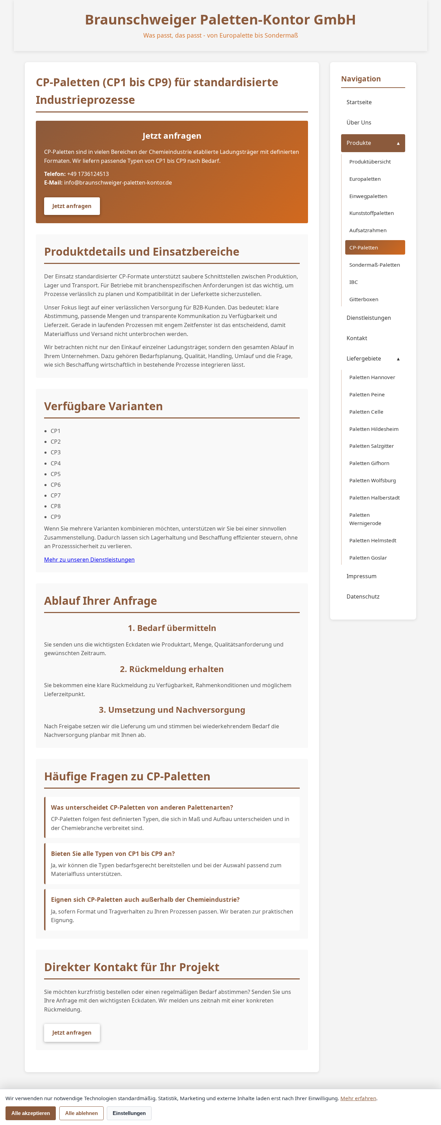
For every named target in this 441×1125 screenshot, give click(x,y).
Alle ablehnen (81, 1113)
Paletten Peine (367, 394)
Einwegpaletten (368, 196)
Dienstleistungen (369, 318)
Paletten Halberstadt (374, 497)
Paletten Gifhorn (369, 463)
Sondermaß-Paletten (374, 264)
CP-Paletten (363, 247)
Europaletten (365, 178)
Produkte (359, 143)
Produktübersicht (370, 161)
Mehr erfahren (358, 1098)
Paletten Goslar (368, 557)
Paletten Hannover (372, 377)
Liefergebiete (364, 359)
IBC (353, 282)
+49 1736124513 (88, 174)
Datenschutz (363, 597)
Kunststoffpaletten (371, 213)
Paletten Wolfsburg (372, 480)
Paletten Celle (366, 411)
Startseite (359, 102)
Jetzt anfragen (72, 206)
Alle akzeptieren (30, 1113)
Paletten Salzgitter (371, 446)
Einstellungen (129, 1113)
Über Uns (359, 122)
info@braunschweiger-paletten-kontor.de (118, 182)
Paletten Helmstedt (372, 540)
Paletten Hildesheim (374, 428)
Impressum (362, 576)
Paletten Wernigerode (365, 519)
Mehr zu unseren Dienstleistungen (89, 559)
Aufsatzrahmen (368, 230)
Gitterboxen (363, 299)
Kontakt (357, 338)
